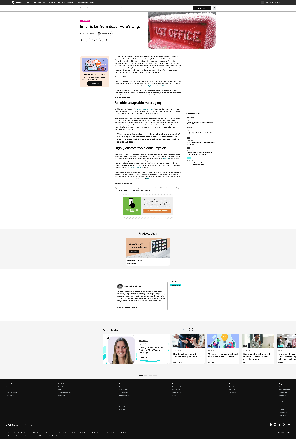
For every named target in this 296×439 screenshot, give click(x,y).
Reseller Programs (176, 389)
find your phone (135, 167)
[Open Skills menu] (99, 8)
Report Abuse (61, 401)
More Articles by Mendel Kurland (126, 307)
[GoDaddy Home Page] (12, 425)
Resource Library (85, 8)
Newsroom (8, 401)
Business (189, 127)
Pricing (92, 2)
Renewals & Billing (233, 389)
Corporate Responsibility (11, 392)
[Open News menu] (115, 8)
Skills (97, 8)
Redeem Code (122, 406)
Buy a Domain (282, 386)
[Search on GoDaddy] (214, 8)
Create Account (232, 392)
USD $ (39, 425)
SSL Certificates (83, 2)
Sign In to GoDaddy (233, 386)
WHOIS (120, 403)
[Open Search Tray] (262, 2)
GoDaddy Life (190, 117)
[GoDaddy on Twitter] (284, 425)
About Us (8, 386)
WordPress (281, 398)
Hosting (281, 401)
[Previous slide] (185, 329)
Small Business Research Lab (64, 392)
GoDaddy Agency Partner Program (179, 386)
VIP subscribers (151, 179)
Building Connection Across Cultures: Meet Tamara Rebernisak (151, 350)
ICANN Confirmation (123, 389)
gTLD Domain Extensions (284, 389)
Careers (7, 389)
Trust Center (8, 403)
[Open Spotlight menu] (124, 8)
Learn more (142, 357)
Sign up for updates (202, 8)
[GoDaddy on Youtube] (288, 425)
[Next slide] (191, 329)
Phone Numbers (282, 415)
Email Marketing (176, 285)
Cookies (288, 432)
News (112, 8)
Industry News (85, 20)
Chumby (166, 158)
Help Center (61, 386)
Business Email (282, 395)
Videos (59, 389)
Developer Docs (122, 386)
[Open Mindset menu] (108, 8)
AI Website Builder (283, 392)
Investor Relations (10, 395)
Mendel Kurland (106, 33)
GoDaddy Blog (61, 395)
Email (45, 2)
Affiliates (174, 395)
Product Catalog (122, 409)
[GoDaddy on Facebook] (270, 425)
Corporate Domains (123, 392)
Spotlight (121, 8)
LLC (188, 137)
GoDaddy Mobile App (123, 398)
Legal (7, 398)
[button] (141, 375)
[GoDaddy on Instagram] (275, 425)
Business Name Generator (125, 395)
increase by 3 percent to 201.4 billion (154, 86)
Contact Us (60, 398)
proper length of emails (145, 109)
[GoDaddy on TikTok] (279, 425)
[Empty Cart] (283, 2)
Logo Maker (281, 406)
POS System (282, 409)
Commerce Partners (176, 392)
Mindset (105, 8)
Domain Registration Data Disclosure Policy (67, 403)
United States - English (27, 425)
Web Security (282, 403)
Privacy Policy (281, 432)
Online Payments (283, 412)
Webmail (121, 401)
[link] (88, 40)
